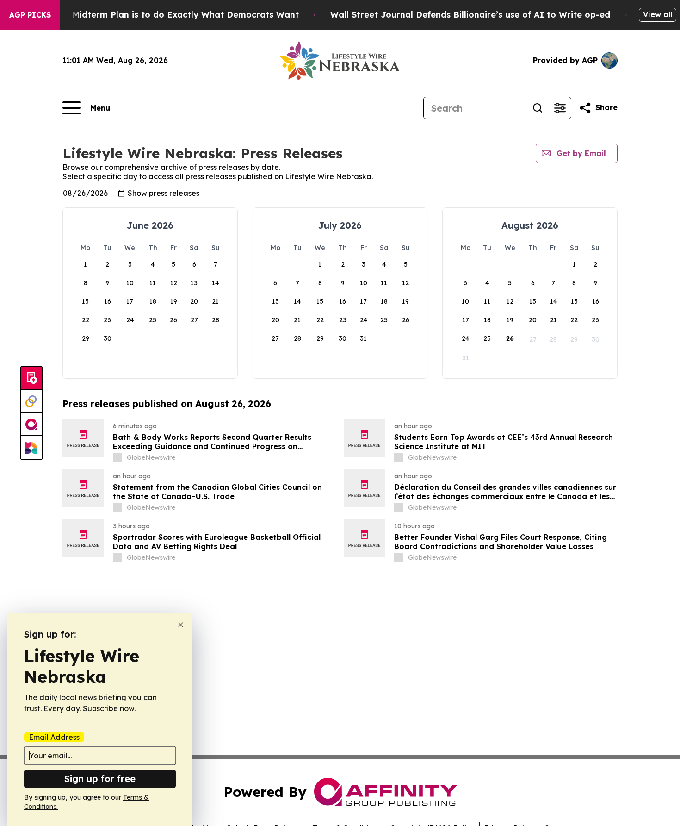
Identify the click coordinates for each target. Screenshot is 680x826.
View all (657, 14)
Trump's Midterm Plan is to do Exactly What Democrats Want (167, 14)
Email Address (54, 737)
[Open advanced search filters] (560, 108)
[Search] (537, 108)
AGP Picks (30, 14)
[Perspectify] (31, 401)
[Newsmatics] (31, 447)
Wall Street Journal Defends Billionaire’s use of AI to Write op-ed (470, 14)
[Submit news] (31, 378)
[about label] (117, 457)
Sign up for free (100, 778)
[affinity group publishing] (31, 424)
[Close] (180, 624)
